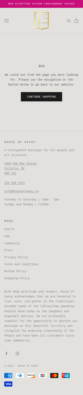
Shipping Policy (17, 278)
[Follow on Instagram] (17, 353)
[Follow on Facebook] (6, 353)
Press (8, 250)
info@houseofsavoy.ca (21, 191)
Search (9, 229)
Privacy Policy (16, 257)
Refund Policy (15, 271)
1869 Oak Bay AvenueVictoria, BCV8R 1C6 (20, 168)
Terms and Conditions (21, 264)
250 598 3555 (14, 183)
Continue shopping (41, 96)
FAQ (6, 236)
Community (12, 243)
